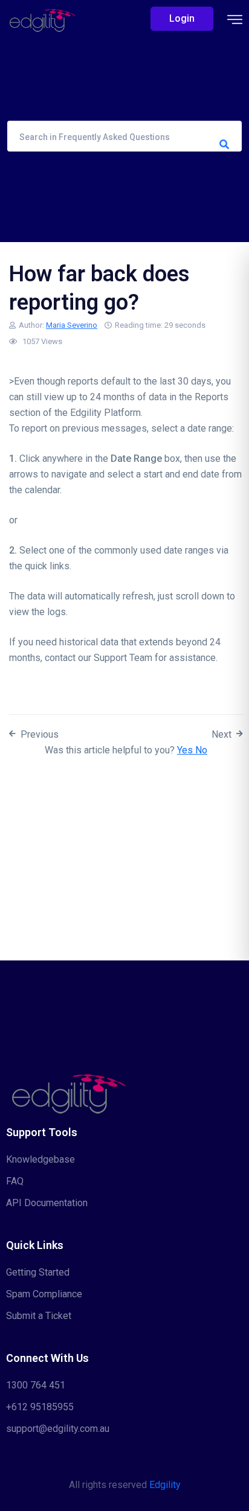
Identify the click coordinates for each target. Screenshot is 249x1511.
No (201, 750)
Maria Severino (71, 325)
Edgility (165, 1484)
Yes (186, 750)
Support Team (123, 657)
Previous (40, 734)
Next (221, 734)
